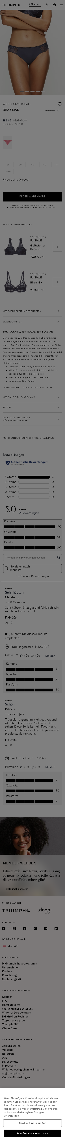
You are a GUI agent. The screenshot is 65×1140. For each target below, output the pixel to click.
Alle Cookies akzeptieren (32, 1133)
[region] (32, 1114)
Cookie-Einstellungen (32, 1123)
